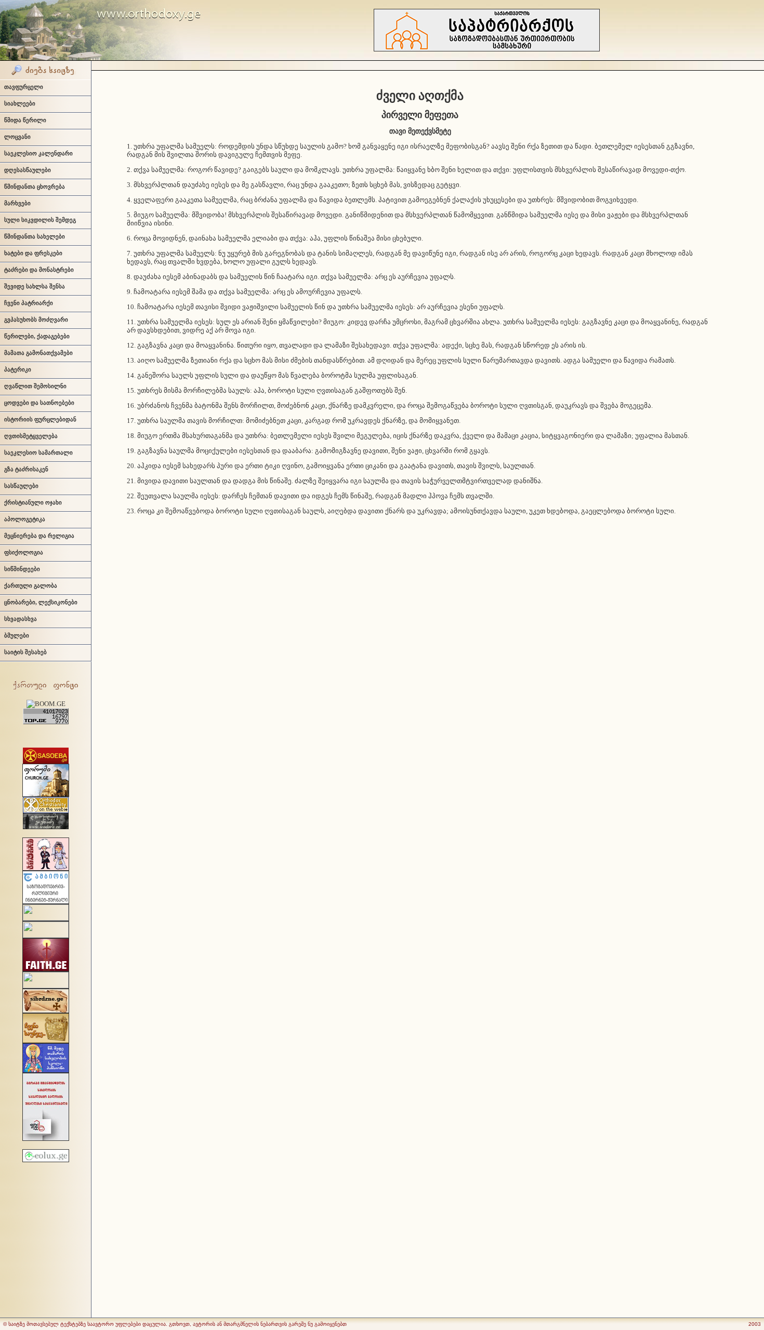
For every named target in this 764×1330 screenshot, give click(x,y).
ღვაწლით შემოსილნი (35, 386)
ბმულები (16, 635)
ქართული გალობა (30, 585)
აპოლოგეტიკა (24, 519)
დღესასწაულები (27, 170)
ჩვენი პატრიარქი (28, 303)
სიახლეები (19, 103)
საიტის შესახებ (25, 652)
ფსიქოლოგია (23, 552)
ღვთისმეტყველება (31, 436)
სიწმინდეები (22, 569)
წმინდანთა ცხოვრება (34, 186)
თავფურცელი (23, 87)
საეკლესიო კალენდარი (38, 153)
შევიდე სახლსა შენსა (34, 286)
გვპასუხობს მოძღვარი (36, 319)
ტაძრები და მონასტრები (39, 270)
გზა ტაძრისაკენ (26, 469)
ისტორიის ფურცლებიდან (40, 419)
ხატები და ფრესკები (33, 253)
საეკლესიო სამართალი (38, 452)
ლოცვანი (17, 137)
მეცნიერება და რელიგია (39, 536)
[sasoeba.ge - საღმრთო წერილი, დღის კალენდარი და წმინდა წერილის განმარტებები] (46, 761)
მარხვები (17, 203)
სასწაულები (21, 486)
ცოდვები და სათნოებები (39, 403)
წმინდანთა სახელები (34, 236)
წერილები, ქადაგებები (37, 336)
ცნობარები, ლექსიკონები (40, 602)
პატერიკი (17, 369)
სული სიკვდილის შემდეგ (40, 220)
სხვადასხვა (20, 619)
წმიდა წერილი (25, 120)
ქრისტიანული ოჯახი (33, 502)
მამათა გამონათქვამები (38, 353)
